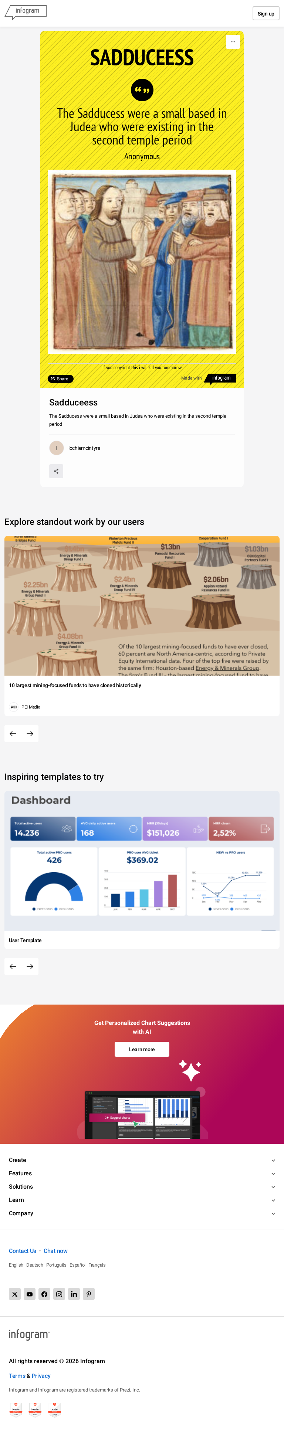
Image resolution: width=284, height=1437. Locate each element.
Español (77, 1265)
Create (17, 1159)
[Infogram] (25, 13)
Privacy (41, 1375)
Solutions (21, 1186)
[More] (233, 42)
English (16, 1265)
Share (62, 378)
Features (20, 1173)
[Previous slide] (13, 734)
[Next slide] (30, 734)
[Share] (56, 471)
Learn (16, 1199)
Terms (17, 1375)
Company (21, 1213)
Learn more (142, 1049)
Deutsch (34, 1265)
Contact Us (22, 1250)
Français (97, 1265)
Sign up (266, 14)
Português (56, 1265)
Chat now (56, 1250)
